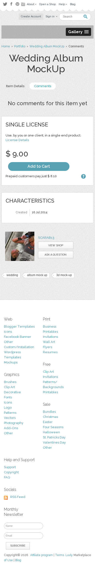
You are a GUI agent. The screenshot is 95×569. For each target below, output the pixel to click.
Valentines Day (54, 442)
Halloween (51, 432)
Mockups (11, 362)
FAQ (7, 477)
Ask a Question (55, 254)
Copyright (11, 472)
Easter (48, 422)
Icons (8, 331)
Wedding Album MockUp (46, 46)
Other (8, 342)
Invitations (50, 337)
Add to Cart (39, 166)
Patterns (10, 412)
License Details (17, 140)
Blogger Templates (19, 326)
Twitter (5, 4)
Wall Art (49, 342)
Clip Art (9, 387)
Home (5, 46)
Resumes (50, 352)
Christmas (50, 417)
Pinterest (17, 4)
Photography (13, 423)
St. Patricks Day (54, 437)
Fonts (8, 397)
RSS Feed (17, 497)
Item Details (15, 86)
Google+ (23, 4)
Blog (18, 560)
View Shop (55, 245)
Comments (42, 86)
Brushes (10, 382)
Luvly (69, 555)
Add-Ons (11, 428)
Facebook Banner (17, 337)
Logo (8, 407)
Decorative (12, 392)
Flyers (47, 347)
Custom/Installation (19, 347)
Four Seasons (53, 427)
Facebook (11, 4)
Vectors (10, 418)
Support (10, 467)
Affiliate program (41, 555)
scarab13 (46, 237)
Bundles (49, 412)
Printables (50, 331)
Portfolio (19, 46)
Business (49, 326)
